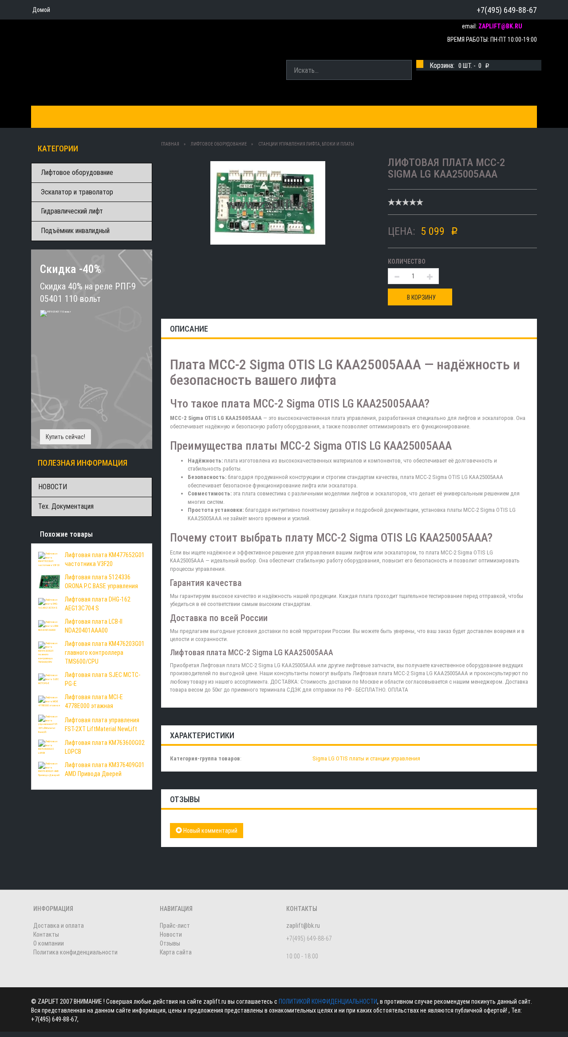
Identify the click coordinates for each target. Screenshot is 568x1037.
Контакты (219, 116)
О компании (271, 116)
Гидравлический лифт (72, 211)
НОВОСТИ (52, 487)
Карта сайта (176, 952)
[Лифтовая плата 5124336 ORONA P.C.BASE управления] (49, 581)
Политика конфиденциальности (75, 952)
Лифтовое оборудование (77, 172)
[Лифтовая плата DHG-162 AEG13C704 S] (49, 603)
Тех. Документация (66, 506)
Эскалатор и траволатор (77, 192)
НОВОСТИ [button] (321, 116)
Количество (407, 261)
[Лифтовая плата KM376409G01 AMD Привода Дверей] (49, 768)
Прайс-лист (175, 925)
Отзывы (170, 943)
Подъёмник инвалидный (75, 230)
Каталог (52, 116)
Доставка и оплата (154, 116)
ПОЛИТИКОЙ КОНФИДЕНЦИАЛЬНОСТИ (328, 1001)
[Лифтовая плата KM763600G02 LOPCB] (49, 746)
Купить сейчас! (65, 436)
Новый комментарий (209, 830)
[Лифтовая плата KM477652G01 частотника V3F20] (49, 558)
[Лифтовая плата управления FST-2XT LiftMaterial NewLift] (49, 723)
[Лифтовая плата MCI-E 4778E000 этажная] (49, 701)
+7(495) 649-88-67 (507, 10)
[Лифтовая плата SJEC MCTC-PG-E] (49, 678)
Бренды (93, 116)
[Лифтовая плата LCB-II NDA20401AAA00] (49, 625)
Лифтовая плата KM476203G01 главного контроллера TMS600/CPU (105, 652)
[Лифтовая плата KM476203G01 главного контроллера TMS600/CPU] (49, 652)
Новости (171, 934)
